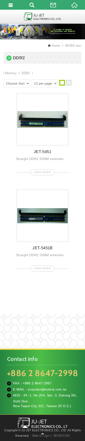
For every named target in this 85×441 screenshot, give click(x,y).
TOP (42, 433)
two (69, 83)
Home (55, 45)
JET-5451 (42, 133)
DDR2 (25, 73)
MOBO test (73, 45)
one (62, 83)
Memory (11, 73)
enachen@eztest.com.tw (47, 389)
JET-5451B (42, 229)
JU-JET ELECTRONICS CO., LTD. (42, 16)
